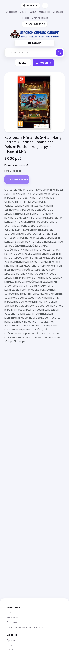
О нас (10, 612)
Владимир (32, 5)
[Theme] (45, 6)
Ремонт (25, 17)
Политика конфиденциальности (25, 627)
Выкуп (33, 11)
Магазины (44, 11)
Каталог (36, 42)
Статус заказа (40, 17)
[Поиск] (59, 52)
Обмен (23, 11)
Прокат (13, 11)
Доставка (58, 11)
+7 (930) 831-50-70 (34, 24)
